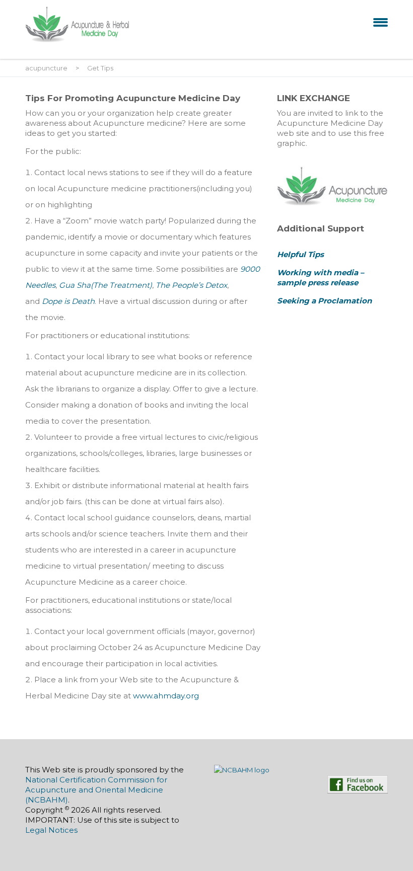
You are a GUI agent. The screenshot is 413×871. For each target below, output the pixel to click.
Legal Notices (51, 830)
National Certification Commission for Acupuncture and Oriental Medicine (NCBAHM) (96, 790)
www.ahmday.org (166, 695)
